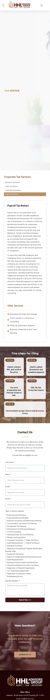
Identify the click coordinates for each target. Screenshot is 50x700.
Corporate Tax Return (15, 540)
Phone (7, 499)
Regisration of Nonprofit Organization (21, 568)
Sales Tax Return (11, 186)
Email (7, 487)
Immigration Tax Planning (16, 526)
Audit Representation (13, 190)
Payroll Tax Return (12, 194)
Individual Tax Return (15, 546)
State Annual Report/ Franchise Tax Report (23, 565)
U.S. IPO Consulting (14, 532)
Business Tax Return (12, 182)
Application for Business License (19, 574)
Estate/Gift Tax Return (15, 554)
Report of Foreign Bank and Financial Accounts (24, 557)
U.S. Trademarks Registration (18, 571)
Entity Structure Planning (16, 515)
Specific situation (12, 581)
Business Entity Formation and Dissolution (22, 562)
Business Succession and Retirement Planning (24, 521)
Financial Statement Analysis (18, 518)
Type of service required (14, 511)
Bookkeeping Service (15, 576)
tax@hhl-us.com (27, 699)
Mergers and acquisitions (16, 537)
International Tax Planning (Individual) (21, 529)
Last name (9, 462)
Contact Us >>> (25, 654)
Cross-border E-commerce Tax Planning (22, 523)
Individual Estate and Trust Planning (20, 535)
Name (7, 474)
